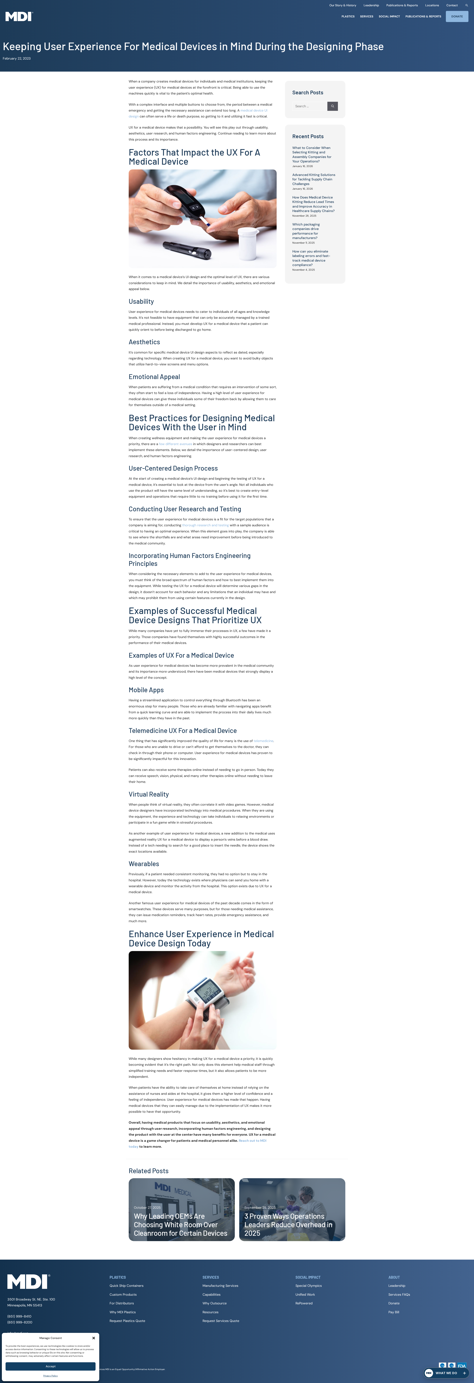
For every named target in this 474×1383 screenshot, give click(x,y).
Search (466, 5)
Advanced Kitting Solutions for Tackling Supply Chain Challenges (313, 179)
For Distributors (122, 1303)
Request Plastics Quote (127, 1321)
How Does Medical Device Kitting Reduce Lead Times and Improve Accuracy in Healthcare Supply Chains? (313, 204)
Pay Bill (393, 1312)
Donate (457, 16)
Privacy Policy (50, 1375)
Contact (452, 5)
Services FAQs (399, 1294)
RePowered (304, 1303)
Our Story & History (342, 5)
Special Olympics (309, 1285)
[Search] (332, 106)
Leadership (371, 5)
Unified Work (305, 1294)
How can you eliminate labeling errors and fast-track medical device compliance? (311, 258)
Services (366, 16)
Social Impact (389, 16)
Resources (210, 1312)
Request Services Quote (221, 1321)
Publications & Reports (402, 5)
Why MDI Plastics (123, 1312)
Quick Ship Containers (126, 1285)
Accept (51, 1366)
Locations (432, 5)
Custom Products (123, 1294)
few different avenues (175, 444)
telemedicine (263, 741)
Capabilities (212, 1294)
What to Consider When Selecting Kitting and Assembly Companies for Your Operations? (311, 155)
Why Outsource (215, 1303)
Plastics (348, 16)
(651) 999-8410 (19, 1316)
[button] (94, 1338)
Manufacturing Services (220, 1285)
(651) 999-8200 (19, 1322)
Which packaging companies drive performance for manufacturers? (306, 231)
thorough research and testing (205, 525)
